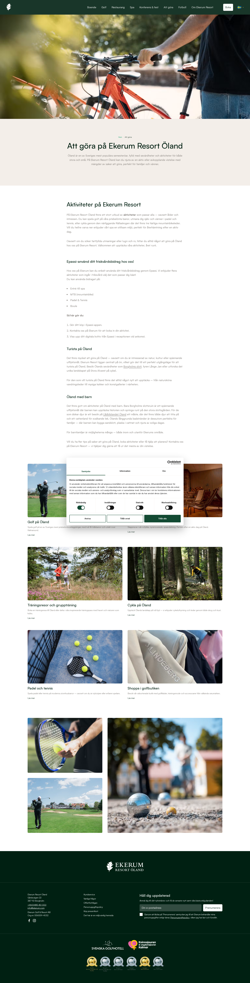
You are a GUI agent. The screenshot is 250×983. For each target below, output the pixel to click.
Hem (120, 137)
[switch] (110, 508)
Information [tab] (125, 471)
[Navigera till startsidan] (125, 867)
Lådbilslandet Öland (114, 414)
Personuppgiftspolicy (93, 907)
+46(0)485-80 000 (37, 905)
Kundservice (89, 894)
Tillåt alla (162, 518)
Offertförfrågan (90, 903)
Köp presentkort (91, 911)
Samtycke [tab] (86, 471)
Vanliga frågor (90, 898)
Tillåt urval (125, 518)
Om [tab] (164, 471)
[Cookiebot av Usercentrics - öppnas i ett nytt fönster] (169, 462)
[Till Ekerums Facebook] (29, 921)
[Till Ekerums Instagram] (34, 921)
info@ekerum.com (36, 908)
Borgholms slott (132, 366)
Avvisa (88, 518)
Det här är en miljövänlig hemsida (98, 915)
